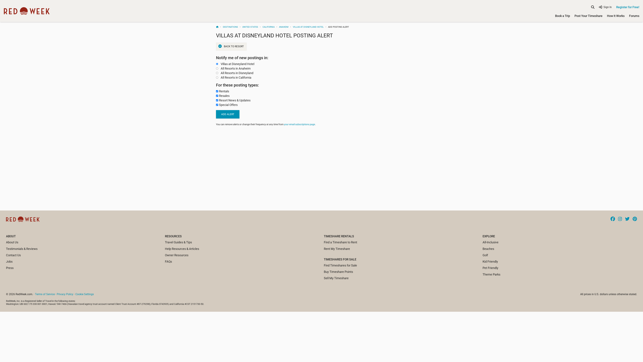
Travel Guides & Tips (178, 242)
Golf (485, 255)
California (269, 27)
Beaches (488, 249)
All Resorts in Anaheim (236, 68)
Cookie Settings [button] (84, 294)
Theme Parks (491, 274)
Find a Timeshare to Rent (340, 242)
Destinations (230, 27)
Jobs (9, 261)
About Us (12, 242)
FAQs (168, 261)
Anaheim (283, 27)
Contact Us (13, 255)
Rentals (224, 91)
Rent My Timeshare (337, 249)
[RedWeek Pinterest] (635, 219)
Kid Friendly (490, 261)
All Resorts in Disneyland (237, 73)
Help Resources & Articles (182, 249)
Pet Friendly (490, 268)
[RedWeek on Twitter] (627, 219)
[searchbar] (592, 7)
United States (250, 27)
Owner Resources (176, 255)
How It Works (616, 16)
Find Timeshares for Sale (340, 265)
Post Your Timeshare (588, 16)
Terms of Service (45, 294)
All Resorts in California (236, 77)
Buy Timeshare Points (338, 272)
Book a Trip (562, 16)
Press (10, 268)
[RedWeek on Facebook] (613, 219)
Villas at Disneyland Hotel (308, 27)
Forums (634, 16)
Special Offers (228, 105)
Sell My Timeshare (336, 278)
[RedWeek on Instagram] (620, 219)
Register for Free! (627, 7)
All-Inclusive (490, 242)
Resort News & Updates (235, 100)
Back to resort (234, 46)
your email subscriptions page (299, 124)
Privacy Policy (65, 294)
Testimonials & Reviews (22, 249)
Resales (224, 96)
